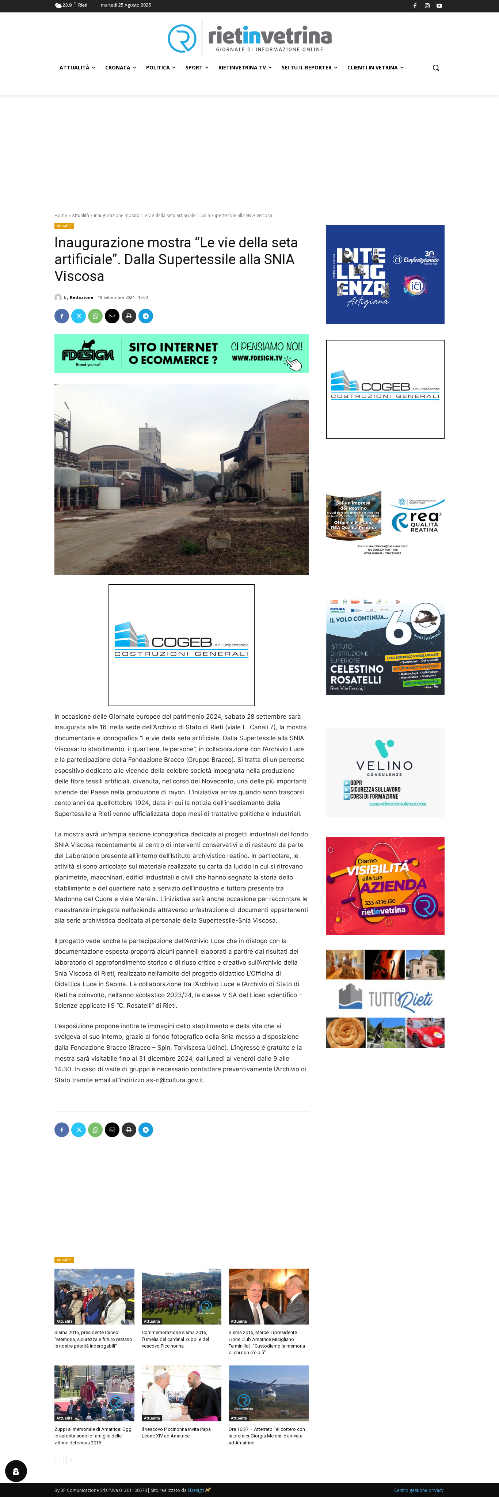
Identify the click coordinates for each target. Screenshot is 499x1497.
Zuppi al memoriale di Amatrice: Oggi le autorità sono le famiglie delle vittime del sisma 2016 (93, 1435)
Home (60, 215)
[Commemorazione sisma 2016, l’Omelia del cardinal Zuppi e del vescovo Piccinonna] (182, 1297)
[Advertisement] (249, 149)
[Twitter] (78, 316)
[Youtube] (439, 6)
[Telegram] (145, 316)
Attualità (80, 215)
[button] (436, 67)
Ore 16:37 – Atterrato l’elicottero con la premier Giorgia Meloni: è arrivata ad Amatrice (267, 1435)
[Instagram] (427, 6)
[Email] (112, 316)
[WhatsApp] (95, 316)
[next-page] (70, 1460)
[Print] (129, 316)
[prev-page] (59, 1460)
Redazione (81, 297)
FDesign (196, 1490)
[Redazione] (59, 297)
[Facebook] (415, 6)
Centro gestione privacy (418, 1490)
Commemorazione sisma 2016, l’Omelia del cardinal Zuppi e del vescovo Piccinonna (175, 1339)
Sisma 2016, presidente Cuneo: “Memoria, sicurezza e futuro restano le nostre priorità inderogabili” (93, 1339)
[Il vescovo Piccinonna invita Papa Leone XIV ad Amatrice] (182, 1393)
